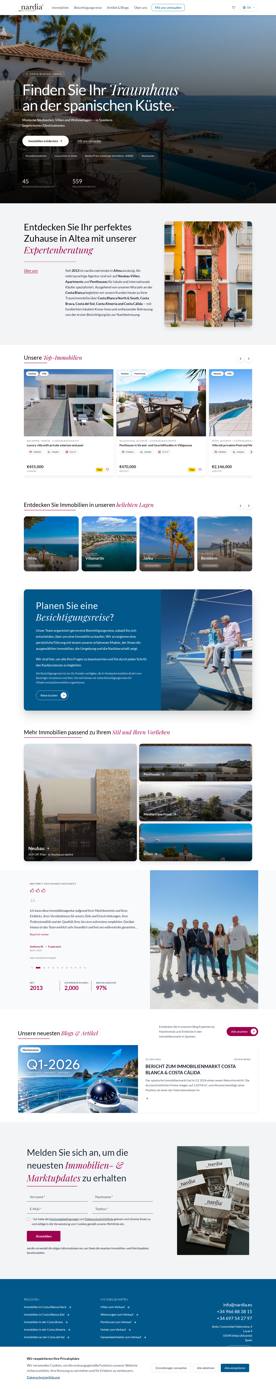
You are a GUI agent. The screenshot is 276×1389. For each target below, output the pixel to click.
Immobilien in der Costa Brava (43, 1322)
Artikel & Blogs (118, 7)
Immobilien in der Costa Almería (45, 1329)
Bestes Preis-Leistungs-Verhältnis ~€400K (109, 155)
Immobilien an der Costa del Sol (44, 1337)
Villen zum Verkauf (112, 1307)
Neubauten (148, 155)
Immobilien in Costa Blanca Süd (44, 1314)
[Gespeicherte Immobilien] (234, 8)
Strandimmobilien (36, 155)
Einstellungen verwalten (171, 1368)
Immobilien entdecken (43, 141)
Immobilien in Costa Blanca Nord (45, 1307)
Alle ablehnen (206, 1368)
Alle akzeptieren (235, 1368)
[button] (32, 967)
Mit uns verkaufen (168, 7)
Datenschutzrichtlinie (99, 1219)
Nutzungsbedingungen (64, 1219)
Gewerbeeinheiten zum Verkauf (121, 1337)
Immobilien (60, 7)
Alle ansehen (239, 1031)
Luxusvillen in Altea (65, 155)
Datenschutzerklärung (43, 1377)
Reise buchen (49, 695)
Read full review (39, 934)
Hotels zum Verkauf (113, 1329)
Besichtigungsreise (88, 7)
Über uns (140, 7)
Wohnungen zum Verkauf (117, 1314)
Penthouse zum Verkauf (116, 1322)
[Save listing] (107, 470)
